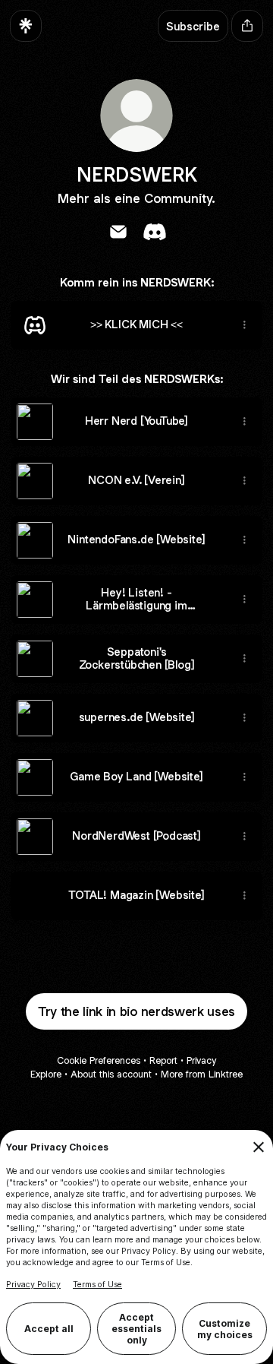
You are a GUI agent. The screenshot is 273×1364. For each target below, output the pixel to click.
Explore (45, 1074)
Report (163, 1060)
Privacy (201, 1060)
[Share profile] (247, 26)
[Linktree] (26, 26)
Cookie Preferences (98, 1060)
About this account (111, 1074)
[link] (118, 232)
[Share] (244, 325)
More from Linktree (202, 1074)
